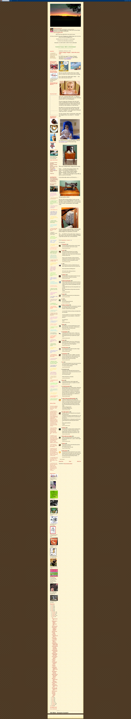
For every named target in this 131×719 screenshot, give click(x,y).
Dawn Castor (64, 450)
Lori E (63, 250)
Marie (63, 324)
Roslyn (63, 443)
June (53, 698)
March (53, 702)
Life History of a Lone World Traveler (54, 662)
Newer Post (61, 461)
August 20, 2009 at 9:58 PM (66, 396)
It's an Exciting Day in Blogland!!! (54, 641)
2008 (52, 705)
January (53, 704)
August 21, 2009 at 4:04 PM (66, 425)
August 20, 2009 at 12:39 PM (66, 272)
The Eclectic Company (60, 5)
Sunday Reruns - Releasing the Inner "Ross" (54, 654)
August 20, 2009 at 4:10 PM (66, 329)
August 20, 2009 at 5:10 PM (66, 345)
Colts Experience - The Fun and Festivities (54, 651)
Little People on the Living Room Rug (54, 672)
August (53, 616)
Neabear (63, 427)
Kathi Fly (64, 274)
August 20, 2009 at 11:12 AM (66, 248)
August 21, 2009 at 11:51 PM (66, 448)
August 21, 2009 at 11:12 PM (66, 441)
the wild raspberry (65, 411)
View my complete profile (58, 32)
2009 (52, 610)
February (53, 703)
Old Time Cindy (65, 347)
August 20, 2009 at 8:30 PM (66, 367)
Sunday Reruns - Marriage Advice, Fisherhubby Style (54, 623)
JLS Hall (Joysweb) (66, 386)
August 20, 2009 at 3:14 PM (66, 322)
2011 (52, 608)
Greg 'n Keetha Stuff (53, 708)
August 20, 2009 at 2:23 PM (66, 302)
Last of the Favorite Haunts (53, 694)
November (54, 613)
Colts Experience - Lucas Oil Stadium (54, 657)
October (53, 614)
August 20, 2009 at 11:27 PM (66, 409)
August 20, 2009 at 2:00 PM (66, 278)
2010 (52, 609)
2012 (52, 607)
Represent (53, 692)
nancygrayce (64, 353)
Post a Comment (62, 459)
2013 (52, 606)
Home (70, 461)
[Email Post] (71, 240)
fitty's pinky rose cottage (67, 436)
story (54, 169)
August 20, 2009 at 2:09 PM (66, 296)
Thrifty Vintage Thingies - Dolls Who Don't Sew (55, 644)
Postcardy (64, 244)
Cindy (63, 340)
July (53, 697)
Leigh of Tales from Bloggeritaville (68, 398)
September (54, 615)
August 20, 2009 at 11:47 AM (66, 261)
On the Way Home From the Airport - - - (55, 635)
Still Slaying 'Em (54, 631)
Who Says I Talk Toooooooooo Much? (54, 689)
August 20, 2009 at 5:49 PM (66, 351)
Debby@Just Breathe (66, 280)
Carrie (63, 294)
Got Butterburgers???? (55, 618)
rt (62, 298)
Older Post (79, 461)
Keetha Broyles (58, 28)
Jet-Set (53, 696)
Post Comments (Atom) (68, 463)
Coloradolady (64, 331)
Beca (63, 380)
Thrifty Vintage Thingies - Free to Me (55, 685)
